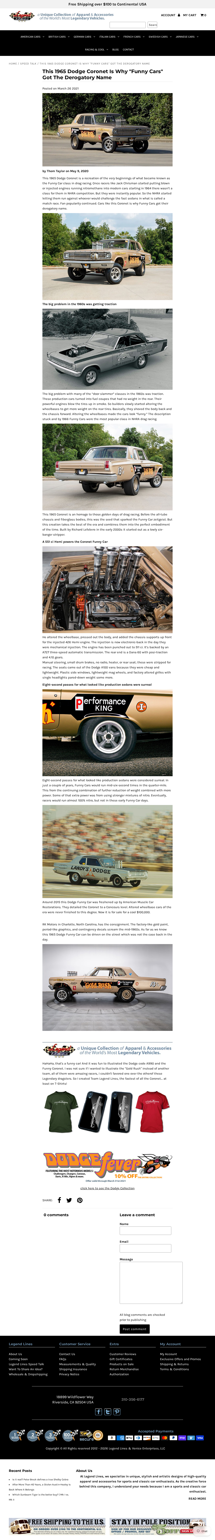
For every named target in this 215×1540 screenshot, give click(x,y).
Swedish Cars (158, 36)
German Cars (82, 36)
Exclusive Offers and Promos (180, 1359)
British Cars (57, 36)
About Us (15, 1354)
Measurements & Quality (77, 1364)
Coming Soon (18, 1359)
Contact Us (67, 1354)
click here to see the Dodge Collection (107, 1188)
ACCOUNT (168, 15)
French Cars (132, 36)
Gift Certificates (121, 1359)
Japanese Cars (185, 36)
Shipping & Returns (174, 1364)
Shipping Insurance (73, 1369)
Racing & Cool (94, 49)
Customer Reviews (123, 1354)
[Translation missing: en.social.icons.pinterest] (80, 1200)
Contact (128, 49)
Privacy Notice (69, 1374)
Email (124, 1242)
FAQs (62, 1359)
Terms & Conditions (174, 1369)
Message (126, 1259)
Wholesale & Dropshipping (28, 1374)
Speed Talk (28, 63)
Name (124, 1224)
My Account (168, 1354)
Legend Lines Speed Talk (26, 1364)
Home (13, 63)
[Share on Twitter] (69, 1200)
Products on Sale (122, 1364)
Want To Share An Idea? (25, 1369)
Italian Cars (107, 36)
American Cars (31, 36)
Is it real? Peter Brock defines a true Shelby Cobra (40, 1479)
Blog (115, 49)
